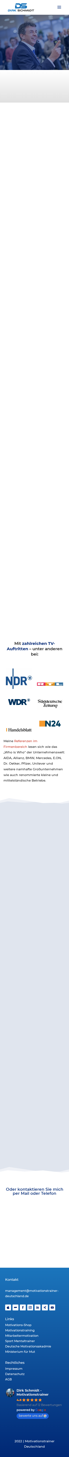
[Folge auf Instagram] (30, 1307)
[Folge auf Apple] (8, 1307)
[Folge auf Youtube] (52, 1307)
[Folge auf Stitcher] (15, 1307)
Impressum (13, 1368)
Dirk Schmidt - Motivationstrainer (33, 1392)
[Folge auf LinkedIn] (37, 1307)
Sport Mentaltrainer (20, 1341)
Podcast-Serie (36, 1004)
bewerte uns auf (31, 1415)
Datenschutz (14, 1374)
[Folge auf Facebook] (23, 1307)
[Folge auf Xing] (45, 1307)
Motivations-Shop (18, 1325)
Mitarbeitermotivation (21, 1335)
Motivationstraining (20, 1330)
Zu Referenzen (34, 1137)
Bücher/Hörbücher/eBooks (36, 1009)
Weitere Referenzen (34, 901)
